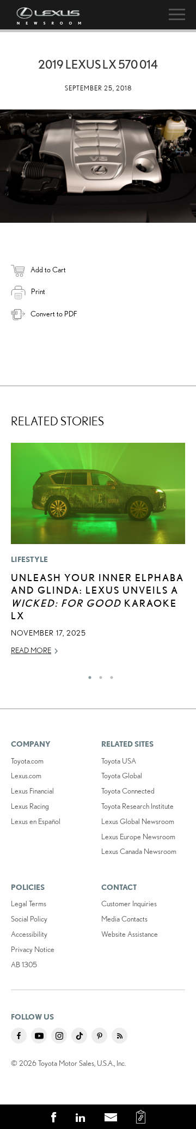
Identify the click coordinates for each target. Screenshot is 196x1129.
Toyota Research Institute (137, 806)
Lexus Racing (30, 806)
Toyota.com (27, 760)
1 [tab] (87, 675)
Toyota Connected (128, 790)
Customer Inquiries (129, 903)
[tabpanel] (98, 554)
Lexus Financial (32, 790)
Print (38, 291)
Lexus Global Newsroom (137, 821)
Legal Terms (28, 903)
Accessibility (29, 934)
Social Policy (29, 918)
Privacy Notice (32, 949)
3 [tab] (109, 675)
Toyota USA (118, 760)
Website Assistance (129, 934)
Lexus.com (26, 775)
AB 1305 (24, 964)
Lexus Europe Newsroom (138, 836)
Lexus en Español (35, 821)
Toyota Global (121, 775)
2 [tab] (98, 675)
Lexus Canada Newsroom (138, 851)
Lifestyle (29, 559)
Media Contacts (124, 918)
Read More (31, 650)
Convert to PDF (53, 313)
